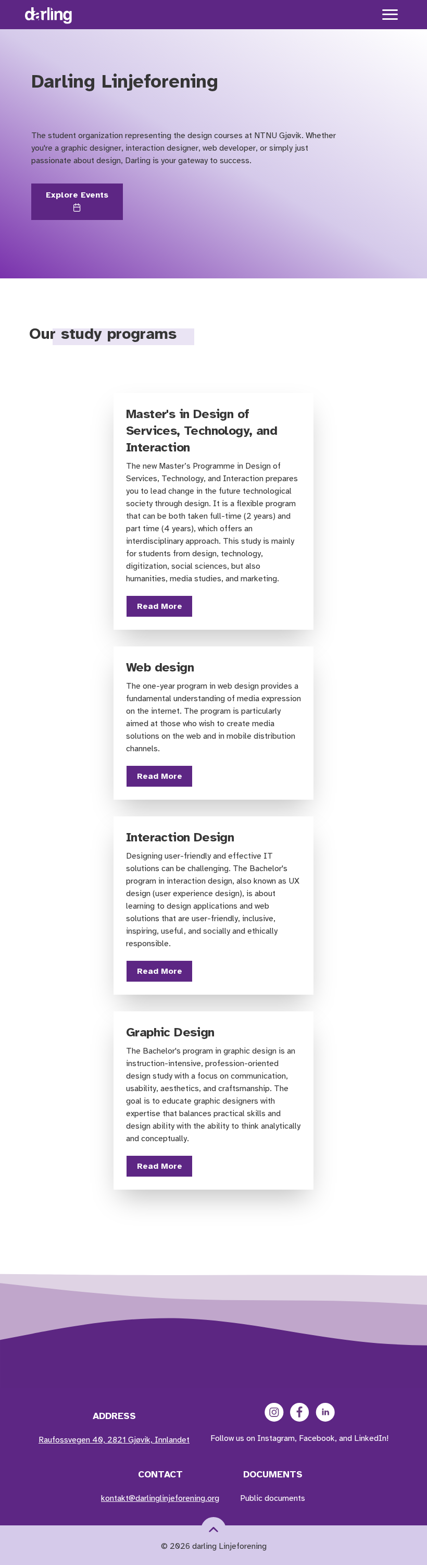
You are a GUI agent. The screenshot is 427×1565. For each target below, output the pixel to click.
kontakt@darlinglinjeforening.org (160, 1498)
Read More (159, 606)
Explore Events (77, 195)
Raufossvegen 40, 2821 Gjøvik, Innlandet (114, 1440)
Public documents (272, 1498)
